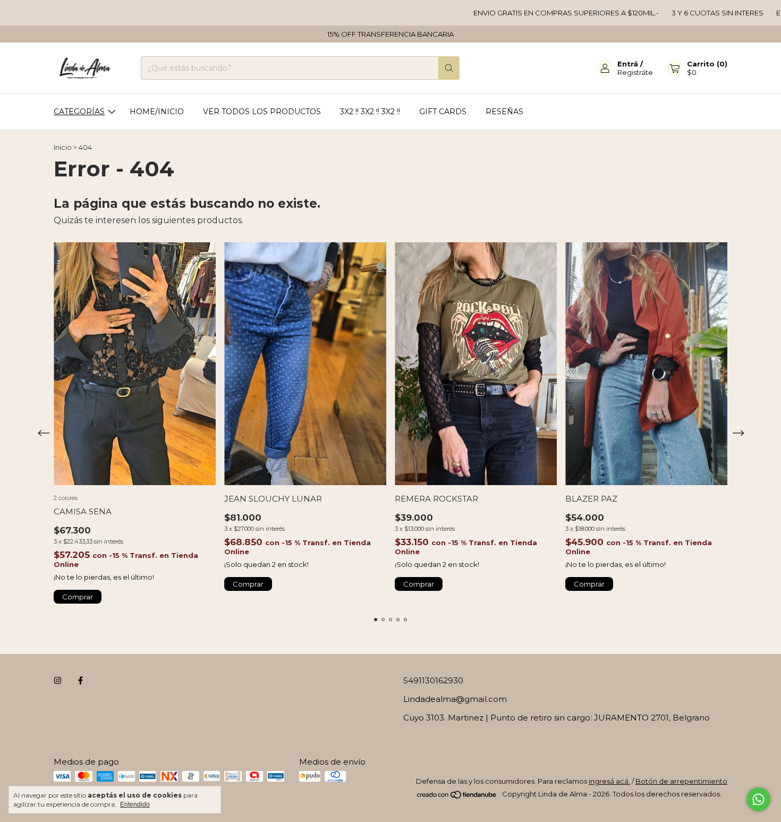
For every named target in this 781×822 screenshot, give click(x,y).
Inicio (63, 147)
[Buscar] (449, 68)
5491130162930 (433, 680)
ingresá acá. (609, 781)
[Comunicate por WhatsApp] (758, 799)
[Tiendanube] (457, 796)
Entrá (627, 64)
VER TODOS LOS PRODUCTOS (262, 111)
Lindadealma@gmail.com (455, 699)
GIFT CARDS (442, 111)
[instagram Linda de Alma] (58, 680)
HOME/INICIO (157, 111)
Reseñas (504, 111)
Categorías (79, 111)
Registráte (635, 72)
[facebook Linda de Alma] (80, 680)
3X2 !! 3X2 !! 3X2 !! (370, 111)
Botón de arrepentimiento (681, 781)
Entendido (135, 804)
